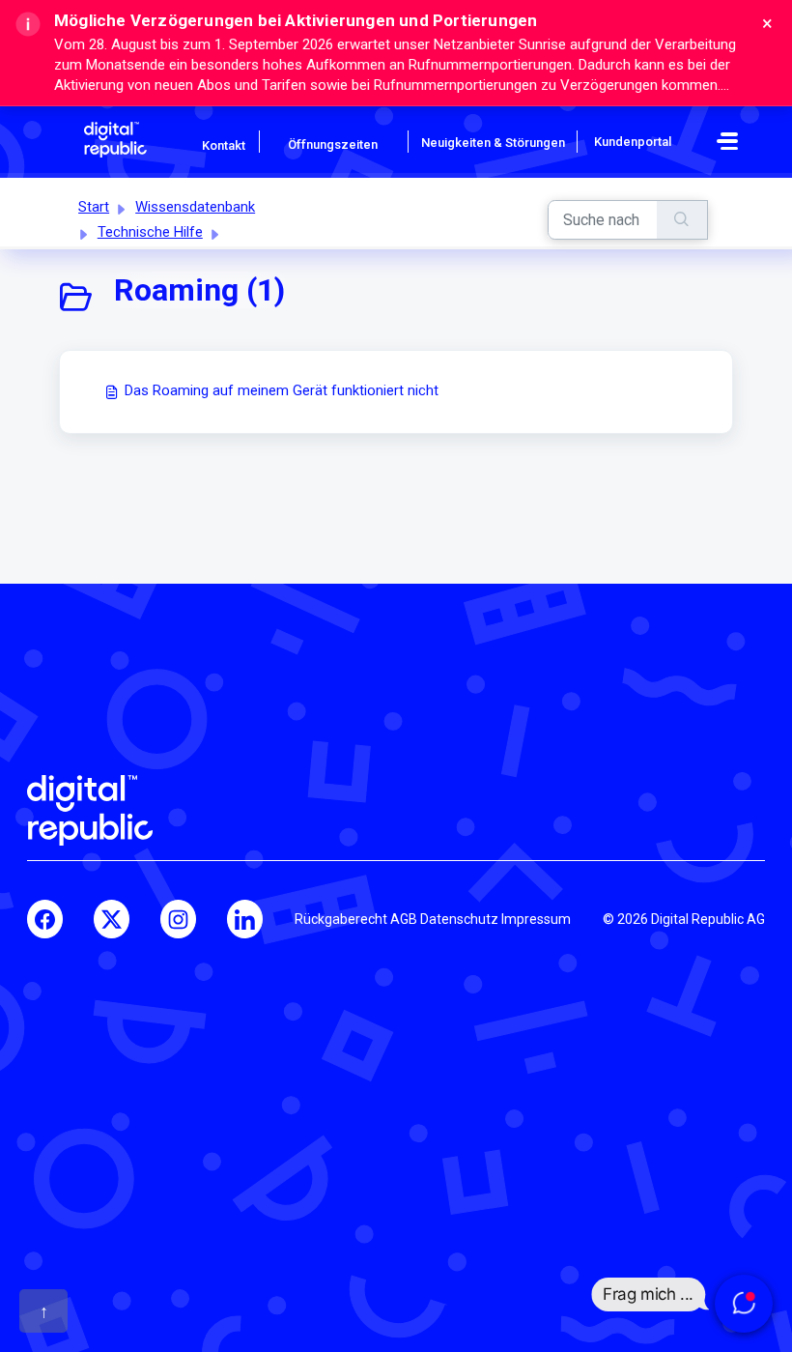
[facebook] (45, 919)
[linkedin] (245, 919)
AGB (403, 919)
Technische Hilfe (150, 232)
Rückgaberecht (341, 919)
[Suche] (682, 220)
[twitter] (111, 919)
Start (93, 207)
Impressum (536, 919)
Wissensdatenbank (195, 207)
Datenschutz (459, 919)
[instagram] (178, 919)
